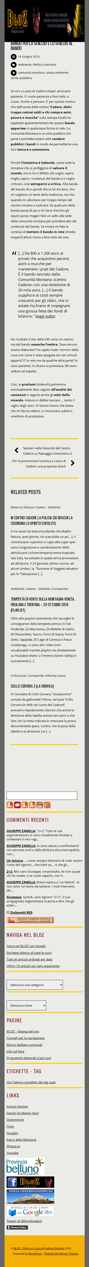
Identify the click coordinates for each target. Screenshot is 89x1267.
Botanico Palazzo (22, 507)
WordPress (35, 1253)
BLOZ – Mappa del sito (23, 1031)
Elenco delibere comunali (24, 1045)
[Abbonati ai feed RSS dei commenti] (25, 807)
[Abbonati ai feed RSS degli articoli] (10, 807)
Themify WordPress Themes (61, 1253)
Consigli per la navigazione (25, 1038)
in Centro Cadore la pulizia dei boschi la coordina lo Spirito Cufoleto (42, 520)
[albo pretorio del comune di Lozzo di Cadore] (39, 807)
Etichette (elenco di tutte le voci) (29, 953)
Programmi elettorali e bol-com (29, 1058)
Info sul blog (15, 1051)
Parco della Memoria (21, 1140)
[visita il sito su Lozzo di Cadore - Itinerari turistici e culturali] (30, 1195)
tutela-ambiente (57, 73)
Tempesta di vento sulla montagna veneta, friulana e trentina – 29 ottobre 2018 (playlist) (43, 604)
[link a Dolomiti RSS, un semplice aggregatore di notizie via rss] (8, 912)
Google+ (13, 1133)
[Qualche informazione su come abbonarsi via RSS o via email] (32, 807)
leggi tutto (45, 316)
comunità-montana (31, 73)
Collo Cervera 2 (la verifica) (32, 686)
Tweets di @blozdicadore (24, 1221)
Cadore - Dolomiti (47, 507)
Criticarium (18, 676)
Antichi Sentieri (17, 1106)
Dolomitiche (15, 1120)
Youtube (12, 1153)
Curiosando (59, 589)
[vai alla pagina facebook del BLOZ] (30, 1181)
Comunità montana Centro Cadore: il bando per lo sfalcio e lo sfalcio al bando (42, 43)
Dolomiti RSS (21, 912)
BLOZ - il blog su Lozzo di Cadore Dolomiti (39, 1248)
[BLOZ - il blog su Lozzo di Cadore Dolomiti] (45, 34)
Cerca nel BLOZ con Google (26, 946)
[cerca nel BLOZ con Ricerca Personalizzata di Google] (47, 807)
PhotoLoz (13, 1146)
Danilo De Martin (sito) (23, 1113)
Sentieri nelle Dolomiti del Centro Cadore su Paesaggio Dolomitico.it (47, 450)
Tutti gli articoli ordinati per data (29, 959)
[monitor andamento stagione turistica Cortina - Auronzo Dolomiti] (30, 922)
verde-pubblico (21, 78)
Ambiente (24, 64)
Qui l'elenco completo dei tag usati (31, 1082)
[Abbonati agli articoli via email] (17, 807)
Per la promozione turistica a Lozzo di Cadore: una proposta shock (39, 463)
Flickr (10, 1126)
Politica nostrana (44, 64)
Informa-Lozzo (55, 676)
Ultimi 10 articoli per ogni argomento (33, 966)
